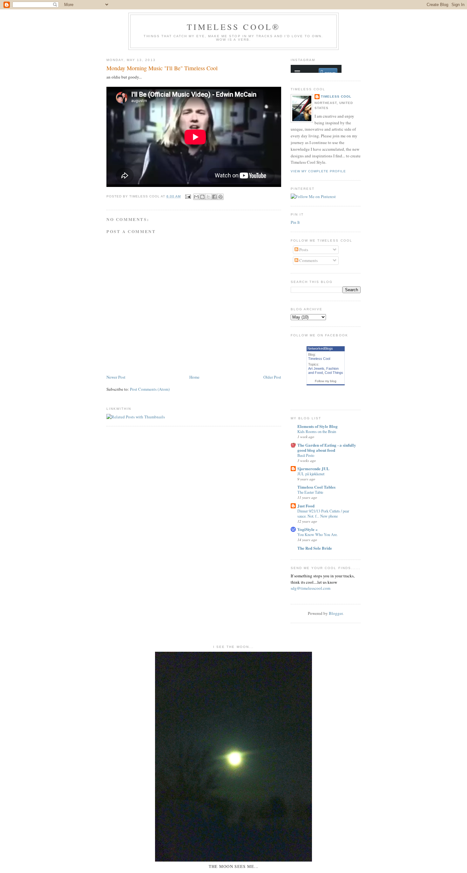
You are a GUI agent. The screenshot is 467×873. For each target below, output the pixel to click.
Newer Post (115, 377)
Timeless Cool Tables (316, 487)
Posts (303, 249)
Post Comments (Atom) (150, 389)
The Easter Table (310, 492)
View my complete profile (318, 171)
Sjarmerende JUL (313, 468)
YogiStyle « (307, 529)
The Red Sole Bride (314, 548)
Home (194, 377)
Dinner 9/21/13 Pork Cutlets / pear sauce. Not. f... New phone (323, 513)
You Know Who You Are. (317, 534)
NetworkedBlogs (320, 348)
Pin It (295, 222)
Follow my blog (325, 381)
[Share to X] (208, 197)
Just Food (306, 506)
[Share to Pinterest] (220, 197)
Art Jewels (316, 368)
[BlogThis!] (202, 197)
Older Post (272, 377)
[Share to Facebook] (214, 197)
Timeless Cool (336, 96)
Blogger (335, 613)
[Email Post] (187, 196)
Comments (308, 260)
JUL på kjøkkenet (310, 473)
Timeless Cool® (234, 26)
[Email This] (196, 197)
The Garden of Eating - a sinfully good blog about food (326, 447)
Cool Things (334, 373)
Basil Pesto (305, 455)
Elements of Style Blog (317, 426)
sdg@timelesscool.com (310, 588)
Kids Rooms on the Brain (316, 431)
